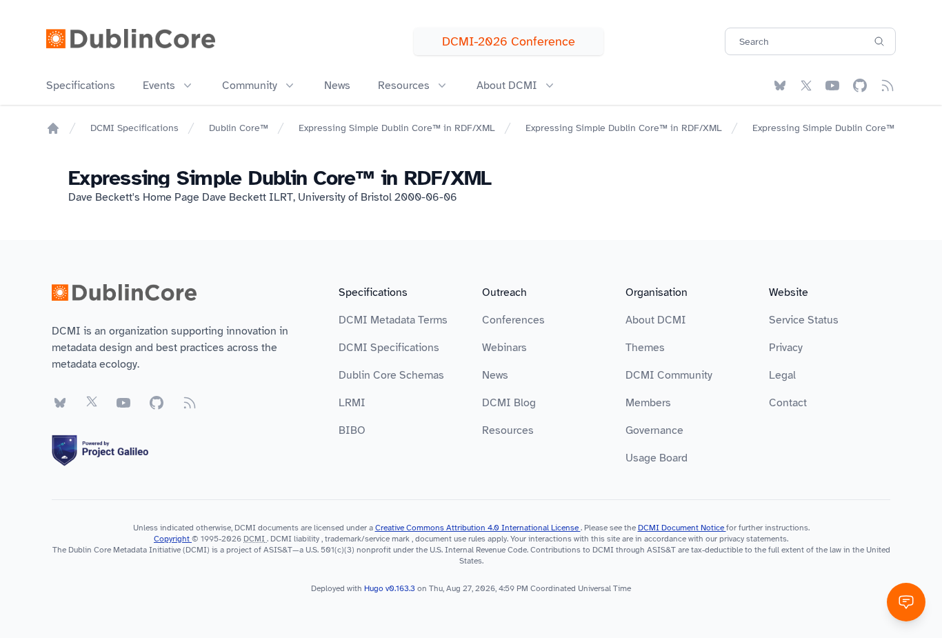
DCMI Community (668, 375)
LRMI (352, 403)
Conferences (513, 320)
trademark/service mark (367, 539)
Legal (782, 375)
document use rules (450, 539)
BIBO (352, 430)
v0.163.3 (401, 588)
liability (306, 539)
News (337, 85)
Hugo (373, 588)
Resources (508, 430)
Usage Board (656, 458)
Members (648, 403)
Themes (645, 348)
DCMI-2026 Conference (508, 41)
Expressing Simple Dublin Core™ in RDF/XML (397, 128)
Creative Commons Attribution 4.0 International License (478, 527)
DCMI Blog (509, 403)
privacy (731, 539)
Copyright (173, 539)
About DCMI (655, 320)
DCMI (254, 539)
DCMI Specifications (134, 128)
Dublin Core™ (238, 128)
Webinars (504, 348)
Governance (654, 430)
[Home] (53, 128)
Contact (788, 403)
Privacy (786, 348)
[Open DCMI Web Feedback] (906, 602)
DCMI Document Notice (682, 527)
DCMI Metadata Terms (393, 320)
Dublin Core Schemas (391, 375)
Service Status (804, 320)
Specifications (80, 85)
